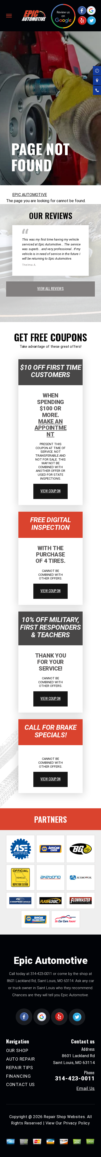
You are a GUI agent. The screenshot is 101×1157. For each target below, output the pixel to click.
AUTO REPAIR (20, 1059)
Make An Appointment (51, 428)
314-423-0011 (41, 974)
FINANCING (18, 1076)
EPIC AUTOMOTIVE (29, 194)
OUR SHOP (17, 1050)
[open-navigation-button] (9, 15)
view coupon (50, 490)
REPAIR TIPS (19, 1067)
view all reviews (50, 288)
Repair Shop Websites (64, 1116)
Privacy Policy (76, 1123)
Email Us (85, 1088)
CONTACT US (20, 1084)
